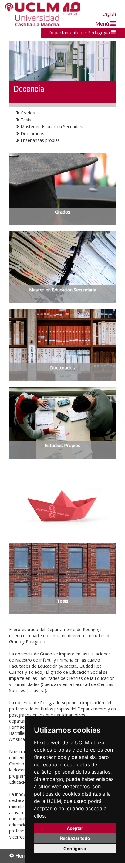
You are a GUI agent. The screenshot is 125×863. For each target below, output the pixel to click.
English (109, 14)
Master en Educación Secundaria (52, 126)
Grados (27, 113)
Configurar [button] (74, 848)
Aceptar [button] (75, 828)
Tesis (25, 120)
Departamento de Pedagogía (80, 32)
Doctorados (31, 133)
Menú (103, 23)
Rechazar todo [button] (75, 838)
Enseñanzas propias (39, 140)
